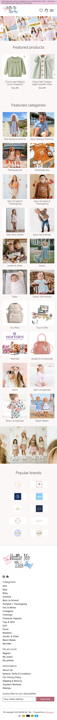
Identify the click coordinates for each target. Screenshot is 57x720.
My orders (8, 657)
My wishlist (8, 660)
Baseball (7, 633)
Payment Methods (12, 684)
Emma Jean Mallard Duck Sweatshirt (15, 83)
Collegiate (8, 611)
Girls (5, 586)
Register (7, 653)
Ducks (42, 265)
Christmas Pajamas (12, 618)
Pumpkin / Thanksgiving (15, 604)
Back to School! (11, 600)
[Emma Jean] (18, 496)
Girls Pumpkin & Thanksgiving (15, 202)
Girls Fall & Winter (14, 234)
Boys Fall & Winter (42, 234)
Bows (15, 390)
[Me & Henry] (39, 509)
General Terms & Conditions (17, 673)
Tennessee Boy (42, 170)
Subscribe (45, 699)
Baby (14, 296)
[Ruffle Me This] (11, 10)
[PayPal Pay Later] (32, 716)
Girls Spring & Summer (15, 139)
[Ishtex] (39, 496)
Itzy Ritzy (15, 327)
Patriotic (7, 597)
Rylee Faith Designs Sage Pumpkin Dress (42, 83)
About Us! (8, 670)
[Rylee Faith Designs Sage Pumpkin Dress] (42, 66)
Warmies (15, 359)
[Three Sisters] (18, 533)
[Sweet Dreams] (18, 521)
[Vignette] (39, 533)
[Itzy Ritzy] (18, 509)
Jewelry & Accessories (42, 359)
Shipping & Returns (12, 681)
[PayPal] (23, 716)
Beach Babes (42, 420)
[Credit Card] (19, 716)
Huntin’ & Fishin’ (14, 265)
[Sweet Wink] (39, 521)
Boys (5, 589)
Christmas (7, 615)
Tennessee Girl (15, 170)
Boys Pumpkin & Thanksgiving (42, 202)
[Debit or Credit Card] (28, 716)
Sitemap (7, 688)
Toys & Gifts (42, 327)
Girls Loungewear (42, 390)
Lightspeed (49, 712)
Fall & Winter (9, 607)
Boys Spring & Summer (42, 139)
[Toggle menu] (51, 10)
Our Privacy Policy (12, 677)
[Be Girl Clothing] (39, 484)
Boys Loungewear (15, 420)
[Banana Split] (18, 484)
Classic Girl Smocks (42, 296)
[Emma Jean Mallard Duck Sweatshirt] (15, 66)
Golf (5, 625)
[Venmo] (36, 716)
